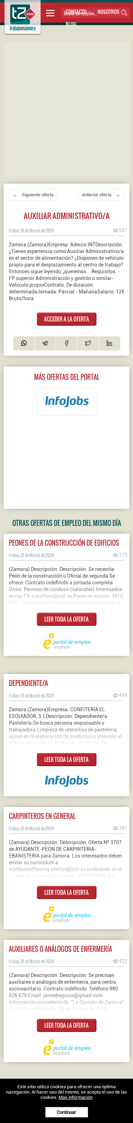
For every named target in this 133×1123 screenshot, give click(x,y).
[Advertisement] (66, 108)
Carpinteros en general (42, 816)
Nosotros (109, 11)
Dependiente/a (28, 683)
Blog (71, 24)
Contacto (76, 11)
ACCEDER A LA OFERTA (66, 319)
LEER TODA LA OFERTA (66, 619)
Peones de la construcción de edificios (64, 543)
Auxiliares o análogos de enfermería (60, 949)
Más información (76, 1097)
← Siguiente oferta (33, 194)
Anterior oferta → (101, 194)
